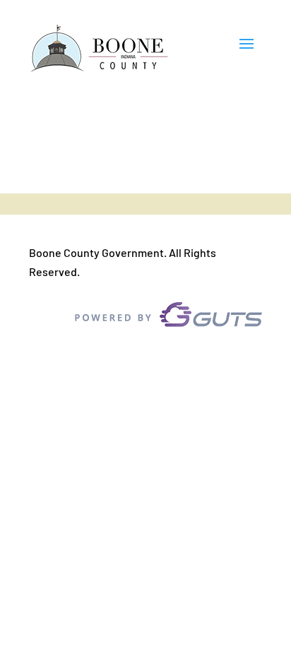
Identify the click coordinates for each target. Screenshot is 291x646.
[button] (246, 49)
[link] (99, 49)
